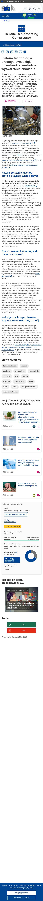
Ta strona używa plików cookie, (13, 885)
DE (3, 51)
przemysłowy (19, 371)
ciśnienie (6, 381)
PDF (23, 630)
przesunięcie (34, 371)
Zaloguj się (25, 8)
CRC (19, 155)
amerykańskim (28, 143)
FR (16, 51)
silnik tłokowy (19, 381)
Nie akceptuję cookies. (22, 898)
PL (25, 51)
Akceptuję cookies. (21, 893)
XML (23, 625)
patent (14, 387)
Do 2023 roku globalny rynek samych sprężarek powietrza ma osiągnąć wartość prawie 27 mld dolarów (21, 347)
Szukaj (34, 8)
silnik (31, 381)
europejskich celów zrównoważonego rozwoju (18, 160)
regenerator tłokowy (10, 392)
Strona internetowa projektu (15, 514)
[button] (30, 8)
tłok (16, 376)
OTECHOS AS (31, 186)
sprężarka (6, 376)
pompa (25, 376)
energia (24, 366)
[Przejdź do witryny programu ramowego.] (21, 28)
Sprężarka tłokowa (9, 366)
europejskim (15, 143)
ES (11, 51)
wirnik (5, 387)
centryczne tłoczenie (29, 387)
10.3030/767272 (9, 522)
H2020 (6, 21)
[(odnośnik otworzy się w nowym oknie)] (8, 7)
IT (20, 51)
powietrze (6, 371)
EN (7, 51)
